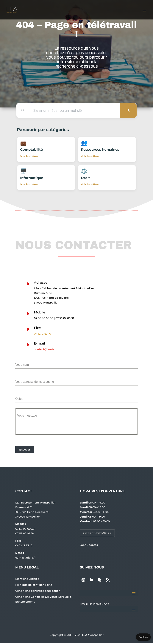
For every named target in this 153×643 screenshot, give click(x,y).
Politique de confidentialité (33, 584)
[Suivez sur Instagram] (83, 580)
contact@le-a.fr (44, 349)
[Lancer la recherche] (128, 110)
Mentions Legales (27, 578)
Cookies (143, 637)
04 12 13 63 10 (42, 333)
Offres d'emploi (97, 533)
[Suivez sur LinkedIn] (91, 580)
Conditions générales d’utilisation (37, 590)
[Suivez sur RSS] (107, 580)
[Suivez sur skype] (99, 580)
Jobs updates (89, 545)
